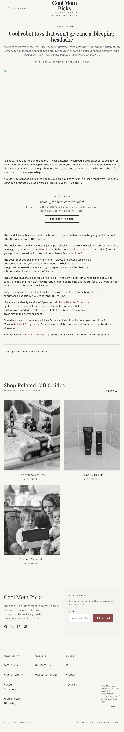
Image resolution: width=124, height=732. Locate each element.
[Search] (8, 8)
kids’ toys (36, 351)
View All (113, 390)
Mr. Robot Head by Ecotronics (72, 302)
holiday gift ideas (12, 351)
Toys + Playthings (62, 26)
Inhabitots (74, 253)
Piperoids (44, 249)
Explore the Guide (64, 220)
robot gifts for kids (33, 334)
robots (44, 351)
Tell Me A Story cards (26, 324)
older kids (78, 249)
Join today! (103, 618)
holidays (26, 351)
